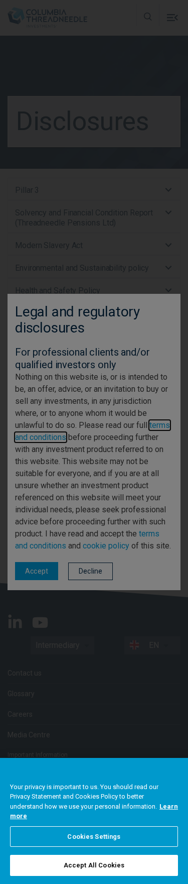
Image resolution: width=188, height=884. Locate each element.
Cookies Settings (93, 836)
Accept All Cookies (94, 865)
